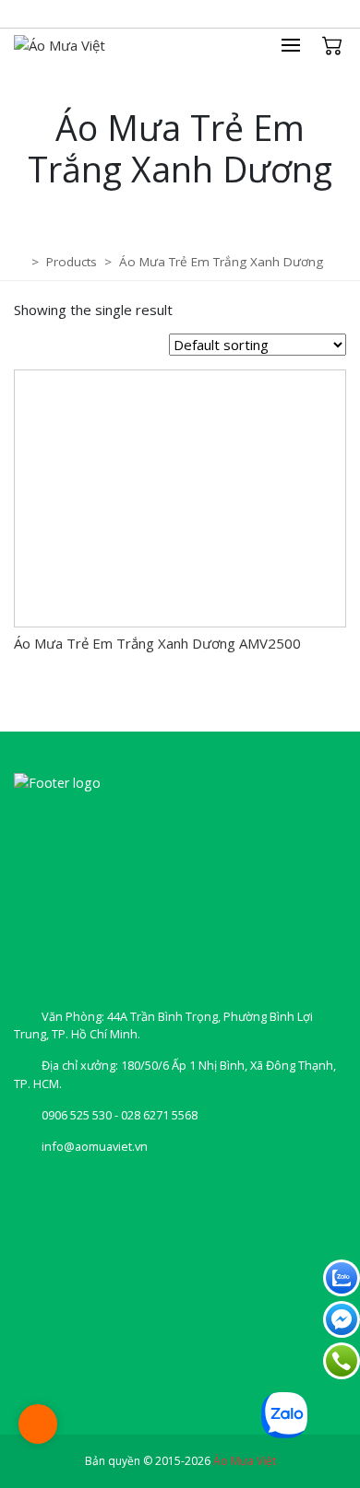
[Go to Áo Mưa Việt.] (21, 261)
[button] (300, 45)
